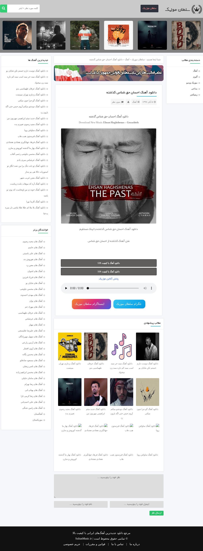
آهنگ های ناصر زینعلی (32, 366)
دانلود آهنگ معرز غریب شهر (32, 178)
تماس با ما (117, 544)
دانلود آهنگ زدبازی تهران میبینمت (30, 94)
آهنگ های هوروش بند (32, 259)
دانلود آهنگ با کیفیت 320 (109, 271)
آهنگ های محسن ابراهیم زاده (29, 372)
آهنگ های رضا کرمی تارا (31, 396)
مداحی (194, 88)
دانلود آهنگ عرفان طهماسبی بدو (30, 88)
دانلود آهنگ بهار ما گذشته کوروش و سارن (26, 148)
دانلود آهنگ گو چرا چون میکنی (31, 100)
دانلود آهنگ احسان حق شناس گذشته (131, 93)
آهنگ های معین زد (34, 265)
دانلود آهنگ (131, 229)
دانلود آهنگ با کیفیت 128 (109, 263)
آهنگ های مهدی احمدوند (31, 295)
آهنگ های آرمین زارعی (32, 342)
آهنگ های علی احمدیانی (31, 402)
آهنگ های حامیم (35, 247)
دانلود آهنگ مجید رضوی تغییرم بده (29, 124)
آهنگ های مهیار (35, 324)
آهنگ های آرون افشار (32, 348)
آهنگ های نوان (35, 301)
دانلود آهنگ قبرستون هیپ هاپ (31, 136)
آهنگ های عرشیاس (33, 319)
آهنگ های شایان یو (34, 283)
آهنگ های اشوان (35, 271)
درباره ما (135, 544)
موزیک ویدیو (191, 82)
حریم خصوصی (71, 544)
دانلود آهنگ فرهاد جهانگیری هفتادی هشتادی (25, 142)
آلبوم (195, 77)
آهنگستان (38, 414)
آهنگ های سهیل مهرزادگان (30, 336)
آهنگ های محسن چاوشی (31, 289)
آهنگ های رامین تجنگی (32, 408)
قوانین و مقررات (95, 544)
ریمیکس (193, 94)
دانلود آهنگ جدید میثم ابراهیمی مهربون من (26, 118)
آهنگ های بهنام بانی (33, 390)
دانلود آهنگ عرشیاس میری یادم (31, 160)
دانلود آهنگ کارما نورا (35, 201)
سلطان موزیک (149, 8)
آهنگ (195, 71)
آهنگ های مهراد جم (33, 307)
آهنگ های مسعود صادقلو (31, 360)
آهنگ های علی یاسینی (32, 253)
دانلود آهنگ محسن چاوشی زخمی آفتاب (27, 154)
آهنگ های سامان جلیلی (32, 378)
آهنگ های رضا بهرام (33, 384)
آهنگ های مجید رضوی (32, 241)
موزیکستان (37, 420)
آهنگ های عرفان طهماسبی (30, 313)
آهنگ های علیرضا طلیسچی (30, 330)
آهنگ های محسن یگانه (32, 354)
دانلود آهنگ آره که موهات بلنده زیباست (27, 184)
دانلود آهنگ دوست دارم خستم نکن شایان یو (25, 71)
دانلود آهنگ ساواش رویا (34, 130)
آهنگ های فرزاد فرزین (32, 277)
